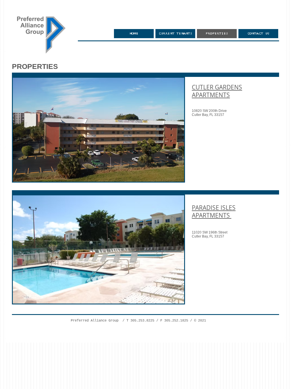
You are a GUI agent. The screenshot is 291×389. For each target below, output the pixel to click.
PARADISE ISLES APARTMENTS (214, 211)
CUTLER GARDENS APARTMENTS (217, 91)
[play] (172, 177)
